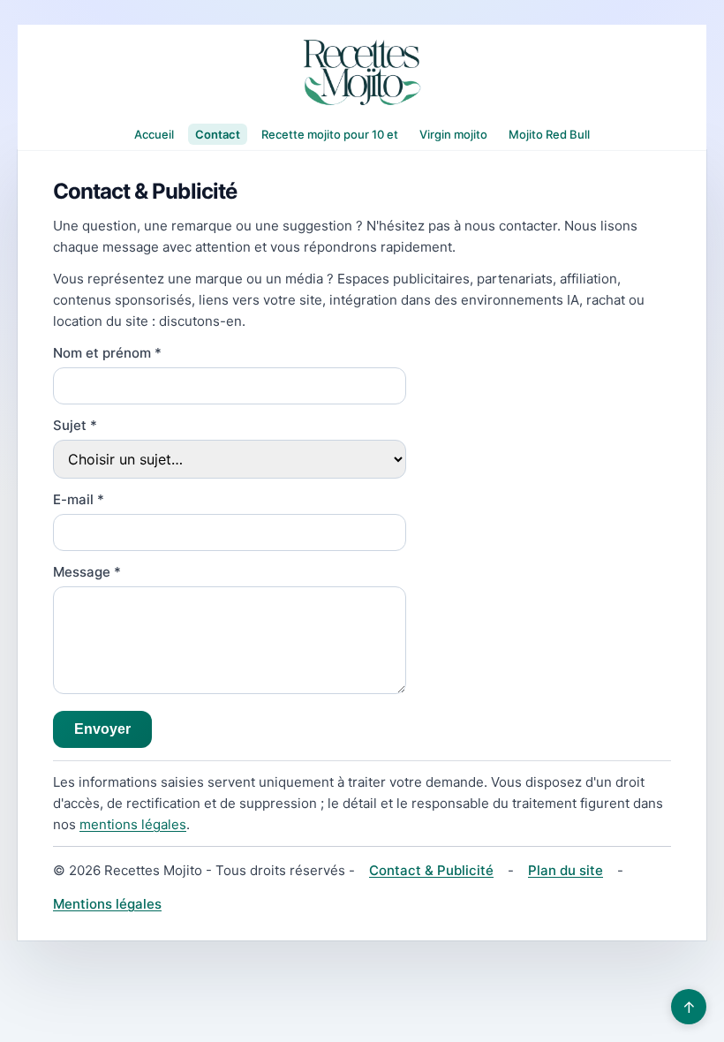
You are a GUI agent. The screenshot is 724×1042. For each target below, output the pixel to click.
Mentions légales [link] (107, 903)
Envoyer (102, 728)
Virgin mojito (453, 134)
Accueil (154, 134)
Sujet (75, 425)
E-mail (78, 499)
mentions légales (132, 824)
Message (87, 571)
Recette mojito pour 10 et (329, 134)
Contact (217, 134)
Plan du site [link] (565, 870)
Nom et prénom (107, 352)
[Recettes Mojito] (362, 72)
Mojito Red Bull (549, 134)
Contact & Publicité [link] (431, 870)
